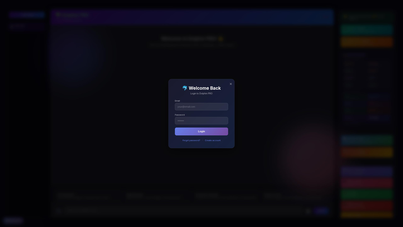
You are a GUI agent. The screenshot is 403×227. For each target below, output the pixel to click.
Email (177, 100)
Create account (213, 140)
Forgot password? (191, 140)
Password (180, 115)
